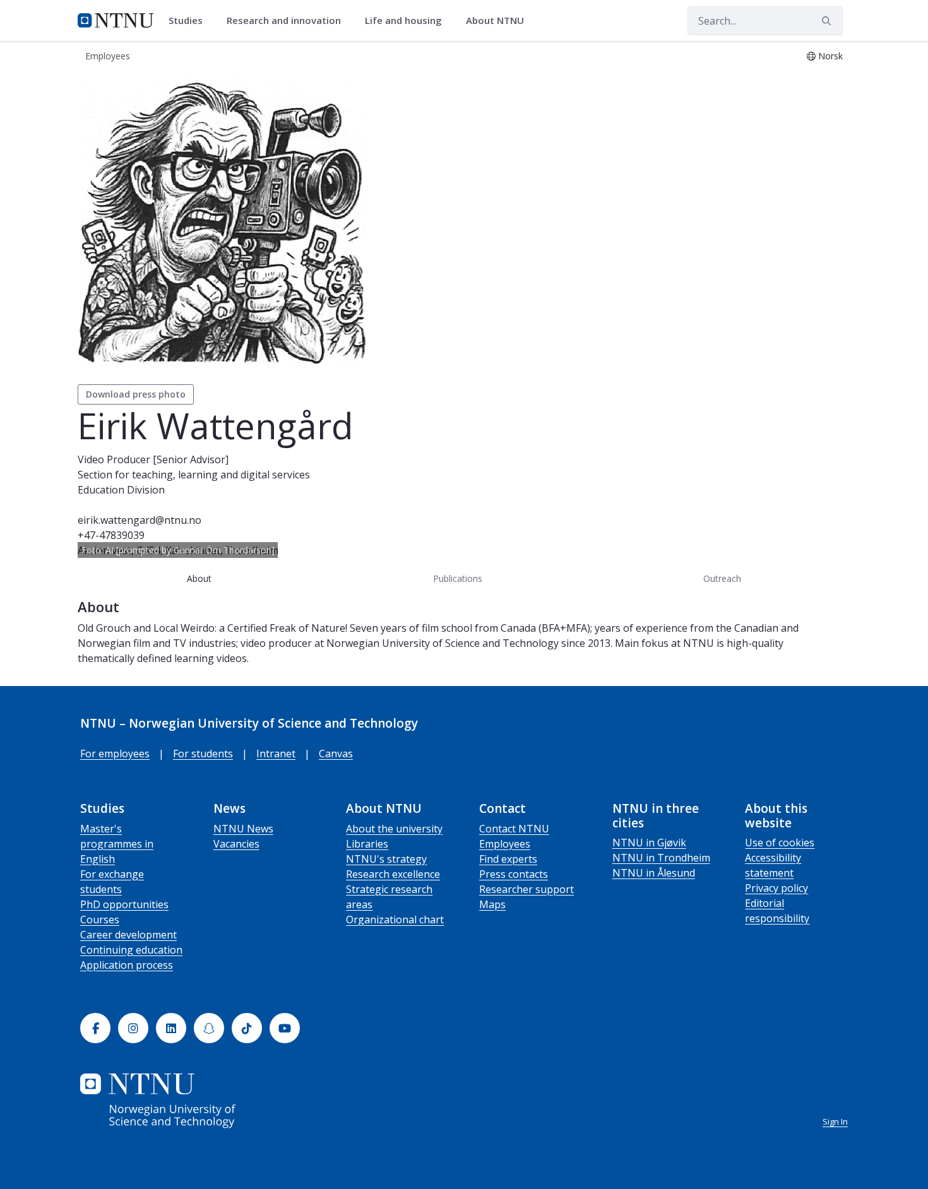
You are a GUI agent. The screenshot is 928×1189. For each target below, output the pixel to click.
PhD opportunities (124, 904)
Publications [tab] (457, 578)
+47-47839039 (111, 535)
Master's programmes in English (116, 844)
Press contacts (513, 874)
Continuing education (131, 950)
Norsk (830, 56)
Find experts (508, 859)
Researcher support (526, 889)
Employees (504, 844)
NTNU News (243, 829)
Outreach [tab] (722, 578)
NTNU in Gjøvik (649, 842)
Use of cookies (779, 842)
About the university (394, 829)
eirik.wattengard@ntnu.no (139, 520)
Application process (126, 965)
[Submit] (828, 21)
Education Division (121, 490)
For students (203, 753)
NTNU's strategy (386, 859)
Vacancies (236, 844)
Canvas (336, 753)
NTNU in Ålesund (653, 873)
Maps (492, 904)
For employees (115, 753)
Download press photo (136, 394)
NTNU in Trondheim (661, 858)
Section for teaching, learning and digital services (194, 475)
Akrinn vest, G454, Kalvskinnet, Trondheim (178, 550)
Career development (128, 935)
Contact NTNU (514, 829)
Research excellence (393, 874)
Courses (99, 919)
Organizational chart (395, 919)
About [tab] (199, 578)
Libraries (367, 844)
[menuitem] (190, 21)
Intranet (275, 753)
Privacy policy (776, 888)
